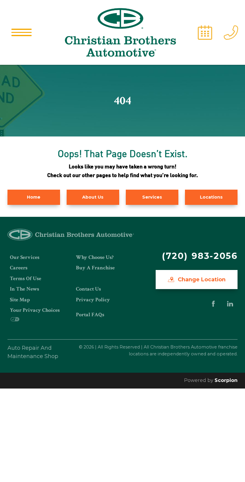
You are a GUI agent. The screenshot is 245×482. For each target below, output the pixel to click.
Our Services (24, 257)
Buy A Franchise (95, 267)
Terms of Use (25, 278)
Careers (18, 267)
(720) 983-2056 (200, 256)
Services (152, 197)
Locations (211, 197)
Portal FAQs (90, 314)
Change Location (201, 279)
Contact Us (88, 288)
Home (33, 197)
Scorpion (226, 380)
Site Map (20, 299)
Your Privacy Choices (35, 310)
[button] (21, 32)
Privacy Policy (93, 299)
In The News (24, 288)
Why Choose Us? (95, 257)
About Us (92, 197)
